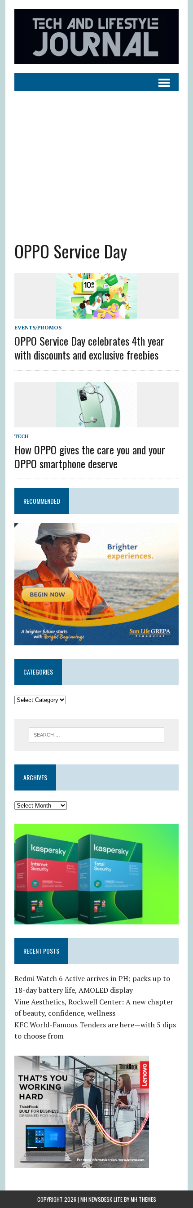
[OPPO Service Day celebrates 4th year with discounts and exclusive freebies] (96, 312)
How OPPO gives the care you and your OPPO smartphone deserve (89, 456)
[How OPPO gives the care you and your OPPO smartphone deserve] (96, 421)
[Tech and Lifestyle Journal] (96, 36)
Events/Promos (37, 327)
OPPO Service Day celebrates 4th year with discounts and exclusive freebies (89, 348)
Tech (21, 436)
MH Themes (143, 1199)
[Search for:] (97, 734)
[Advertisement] (96, 159)
